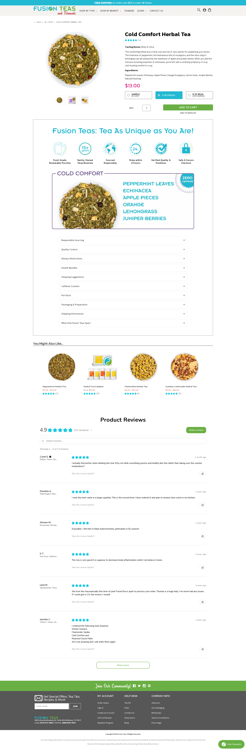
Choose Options (61, 369)
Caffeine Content (70, 286)
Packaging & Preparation (74, 304)
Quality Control (69, 249)
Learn (141, 10)
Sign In (100, 707)
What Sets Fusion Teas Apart (76, 323)
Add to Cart (188, 107)
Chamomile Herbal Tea (136, 386)
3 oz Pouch (168, 95)
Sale (39, 22)
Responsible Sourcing (72, 240)
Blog (126, 722)
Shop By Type (87, 10)
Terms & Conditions (160, 717)
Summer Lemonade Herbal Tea (181, 386)
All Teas (48, 22)
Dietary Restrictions (71, 258)
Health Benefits (69, 267)
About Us (155, 702)
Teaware (129, 10)
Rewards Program (105, 722)
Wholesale (156, 712)
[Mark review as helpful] (202, 473)
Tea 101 (127, 702)
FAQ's (126, 707)
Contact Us (156, 10)
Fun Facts (66, 295)
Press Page (156, 722)
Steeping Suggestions (72, 277)
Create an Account (106, 712)
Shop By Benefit (109, 10)
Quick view (61, 364)
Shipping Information (72, 313)
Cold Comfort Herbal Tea (68, 22)
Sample (136, 94)
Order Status (103, 702)
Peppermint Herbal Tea (54, 386)
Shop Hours (129, 717)
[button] (91, 430)
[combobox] (199, 10)
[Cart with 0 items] (209, 10)
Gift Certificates (105, 717)
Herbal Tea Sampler (94, 386)
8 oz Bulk (198, 94)
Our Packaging (157, 707)
